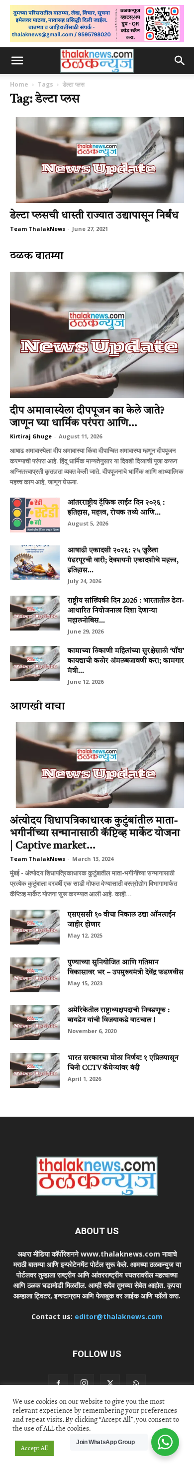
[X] (110, 1384)
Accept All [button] (34, 1448)
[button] (17, 60)
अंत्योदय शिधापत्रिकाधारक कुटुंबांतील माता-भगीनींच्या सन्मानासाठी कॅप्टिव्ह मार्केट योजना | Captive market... (95, 833)
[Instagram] (84, 1384)
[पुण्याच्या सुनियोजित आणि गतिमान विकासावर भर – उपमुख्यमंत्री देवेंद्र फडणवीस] (35, 974)
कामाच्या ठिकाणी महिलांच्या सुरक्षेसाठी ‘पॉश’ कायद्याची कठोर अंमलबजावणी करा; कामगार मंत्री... (126, 660)
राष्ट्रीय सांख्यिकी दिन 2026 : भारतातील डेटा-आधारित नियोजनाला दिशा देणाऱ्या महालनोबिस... (126, 610)
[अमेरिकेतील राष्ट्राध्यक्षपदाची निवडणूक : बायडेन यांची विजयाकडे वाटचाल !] (35, 1022)
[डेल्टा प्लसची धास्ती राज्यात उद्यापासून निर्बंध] (97, 160)
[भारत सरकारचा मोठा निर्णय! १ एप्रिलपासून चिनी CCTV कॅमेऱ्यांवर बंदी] (35, 1070)
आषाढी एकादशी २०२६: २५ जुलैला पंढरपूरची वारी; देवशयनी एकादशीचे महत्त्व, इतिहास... (123, 560)
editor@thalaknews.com (119, 1316)
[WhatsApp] (136, 1384)
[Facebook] (58, 1384)
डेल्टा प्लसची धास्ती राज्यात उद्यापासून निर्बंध (94, 215)
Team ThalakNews (37, 228)
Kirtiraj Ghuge (31, 436)
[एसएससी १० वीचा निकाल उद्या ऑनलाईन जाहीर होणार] (35, 927)
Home (19, 84)
